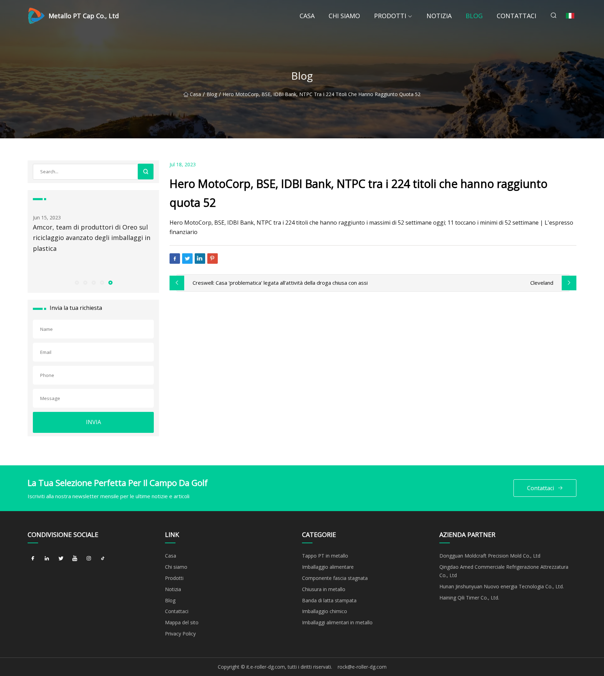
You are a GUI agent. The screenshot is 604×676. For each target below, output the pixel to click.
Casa (307, 16)
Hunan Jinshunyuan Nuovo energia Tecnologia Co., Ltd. (501, 586)
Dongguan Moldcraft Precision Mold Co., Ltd (489, 555)
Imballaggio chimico (324, 611)
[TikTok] (103, 558)
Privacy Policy (180, 633)
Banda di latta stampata (329, 600)
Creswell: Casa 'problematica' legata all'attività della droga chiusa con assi (280, 282)
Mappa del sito (182, 622)
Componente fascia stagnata (335, 578)
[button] (76, 282)
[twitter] (61, 558)
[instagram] (89, 558)
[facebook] (33, 558)
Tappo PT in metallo (325, 555)
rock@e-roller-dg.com (362, 666)
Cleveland (541, 282)
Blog (474, 16)
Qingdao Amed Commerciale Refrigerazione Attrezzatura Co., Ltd (503, 571)
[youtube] (75, 558)
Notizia (439, 16)
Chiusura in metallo (323, 589)
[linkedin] (47, 558)
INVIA (93, 422)
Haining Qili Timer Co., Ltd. (469, 597)
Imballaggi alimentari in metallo (337, 622)
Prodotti (390, 16)
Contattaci (516, 16)
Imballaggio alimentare (328, 567)
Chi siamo (344, 16)
